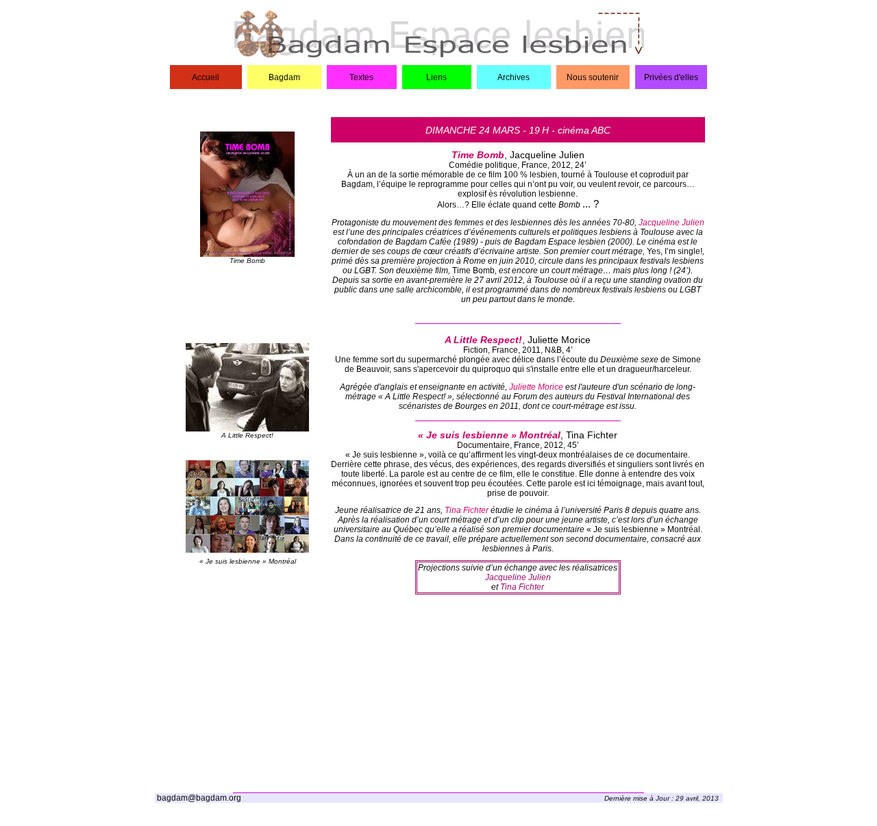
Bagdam (284, 77)
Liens (436, 77)
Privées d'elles (671, 77)
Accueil (205, 77)
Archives (513, 77)
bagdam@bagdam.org (199, 798)
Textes (361, 77)
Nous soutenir (593, 77)
